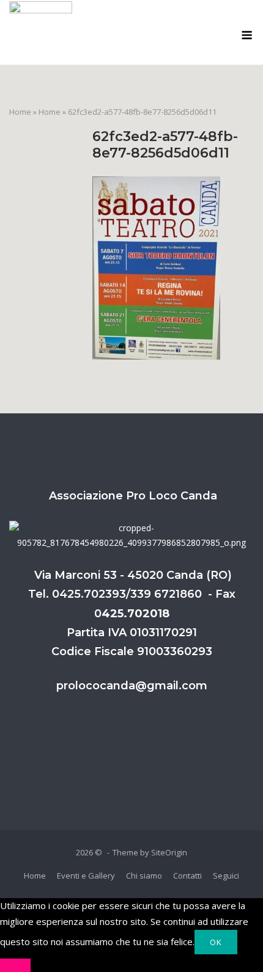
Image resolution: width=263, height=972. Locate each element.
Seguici (226, 875)
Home (20, 111)
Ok (216, 942)
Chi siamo (144, 875)
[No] (15, 965)
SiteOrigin (169, 852)
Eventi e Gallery (86, 875)
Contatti (187, 875)
